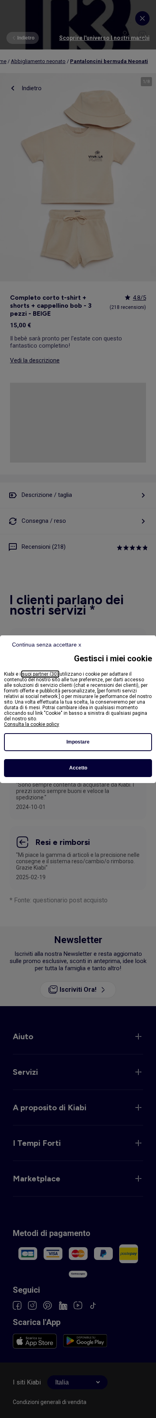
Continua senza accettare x (46, 644)
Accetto (78, 768)
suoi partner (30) (40, 674)
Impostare (78, 742)
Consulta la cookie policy (31, 724)
